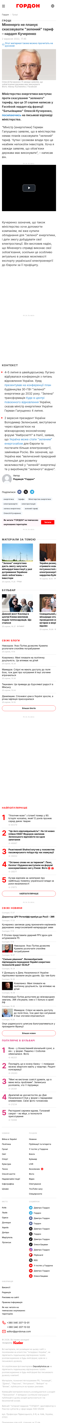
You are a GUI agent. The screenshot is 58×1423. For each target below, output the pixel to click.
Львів (4, 1212)
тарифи (21, 499)
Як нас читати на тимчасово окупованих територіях (13, 1310)
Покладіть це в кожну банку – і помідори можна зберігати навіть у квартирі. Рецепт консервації (31, 1066)
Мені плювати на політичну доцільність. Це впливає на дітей (23, 659)
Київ (4, 1207)
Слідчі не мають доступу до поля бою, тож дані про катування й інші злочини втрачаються (26, 672)
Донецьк (6, 1222)
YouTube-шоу (36, 1189)
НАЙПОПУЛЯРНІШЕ (14, 807)
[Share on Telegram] (32, 492)
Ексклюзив (34, 1169)
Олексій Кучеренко (12, 513)
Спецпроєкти (35, 1194)
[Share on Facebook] (19, 492)
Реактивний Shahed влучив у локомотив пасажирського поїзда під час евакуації (31, 851)
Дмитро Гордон (42, 1207)
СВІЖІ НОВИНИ (12, 908)
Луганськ (6, 1242)
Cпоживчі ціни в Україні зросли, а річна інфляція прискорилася (27, 697)
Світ (4, 1154)
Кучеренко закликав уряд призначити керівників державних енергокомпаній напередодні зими (29, 926)
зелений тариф (31, 508)
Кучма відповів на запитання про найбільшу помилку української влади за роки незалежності (31, 880)
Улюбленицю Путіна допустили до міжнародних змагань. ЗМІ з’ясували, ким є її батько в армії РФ (28, 999)
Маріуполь (7, 1237)
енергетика (9, 499)
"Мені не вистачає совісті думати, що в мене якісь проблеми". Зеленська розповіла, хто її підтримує (30, 1082)
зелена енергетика (12, 508)
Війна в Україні (9, 1139)
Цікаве (5, 1189)
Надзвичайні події (11, 1179)
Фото (31, 1174)
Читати (47, 522)
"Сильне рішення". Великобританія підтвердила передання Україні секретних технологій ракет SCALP (26, 962)
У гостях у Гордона (38, 1149)
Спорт (5, 1159)
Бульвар (9, 590)
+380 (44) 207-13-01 (18, 1322)
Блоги (32, 1154)
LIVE (31, 1164)
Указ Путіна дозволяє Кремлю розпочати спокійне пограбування (25, 647)
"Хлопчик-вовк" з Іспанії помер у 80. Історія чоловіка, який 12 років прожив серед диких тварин (30, 818)
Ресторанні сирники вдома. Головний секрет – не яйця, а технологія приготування (29, 1113)
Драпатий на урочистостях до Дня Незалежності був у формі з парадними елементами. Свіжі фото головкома (30, 1098)
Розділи (33, 1133)
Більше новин (29, 1033)
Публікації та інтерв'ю (40, 1144)
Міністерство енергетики (40, 499)
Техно (5, 1169)
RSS (36, 1260)
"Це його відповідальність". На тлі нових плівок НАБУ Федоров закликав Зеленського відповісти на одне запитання (31, 835)
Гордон (5, 14)
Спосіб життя (8, 1174)
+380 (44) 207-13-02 (18, 1327)
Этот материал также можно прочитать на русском (29, 44)
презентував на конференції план (28, 385)
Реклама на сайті (10, 1297)
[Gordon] (28, 6)
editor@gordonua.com (19, 1331)
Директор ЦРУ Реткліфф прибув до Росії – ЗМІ (28, 916)
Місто (5, 1202)
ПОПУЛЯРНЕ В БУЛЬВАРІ (18, 1040)
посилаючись (11, 115)
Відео (31, 1179)
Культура (6, 1164)
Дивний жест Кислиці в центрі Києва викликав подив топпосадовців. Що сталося (16, 618)
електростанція (29, 504)
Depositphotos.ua (41, 1366)
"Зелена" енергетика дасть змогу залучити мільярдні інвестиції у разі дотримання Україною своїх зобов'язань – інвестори (17, 570)
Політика (6, 1144)
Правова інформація (12, 1302)
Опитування (35, 1184)
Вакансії (6, 1287)
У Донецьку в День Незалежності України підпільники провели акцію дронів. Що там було (29, 974)
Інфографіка (8, 1184)
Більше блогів (29, 708)
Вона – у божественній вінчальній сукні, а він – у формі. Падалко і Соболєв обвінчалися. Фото (31, 1051)
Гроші (15, 14)
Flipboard (38, 1255)
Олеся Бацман (41, 1244)
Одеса (5, 1217)
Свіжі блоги (11, 640)
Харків (5, 1227)
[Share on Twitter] (26, 492)
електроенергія (10, 504)
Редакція (6, 1292)
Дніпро (5, 1232)
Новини (5, 1133)
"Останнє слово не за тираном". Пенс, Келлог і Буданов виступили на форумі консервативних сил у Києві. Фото (30, 865)
